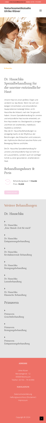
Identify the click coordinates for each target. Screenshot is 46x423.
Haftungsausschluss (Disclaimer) (23, 397)
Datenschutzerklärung (23, 394)
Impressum (23, 400)
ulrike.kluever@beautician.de (17, 2)
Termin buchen (11, 192)
